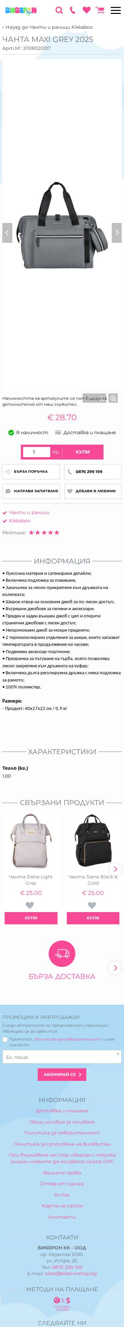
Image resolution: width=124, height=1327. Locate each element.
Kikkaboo (19, 521)
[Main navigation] (116, 10)
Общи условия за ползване (62, 1122)
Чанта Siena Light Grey (31, 880)
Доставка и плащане (62, 1111)
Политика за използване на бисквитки (62, 1144)
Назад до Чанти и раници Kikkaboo (49, 27)
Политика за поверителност (67, 1039)
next (115, 869)
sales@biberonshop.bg (71, 1273)
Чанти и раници (29, 512)
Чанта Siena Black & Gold (92, 880)
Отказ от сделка (62, 1184)
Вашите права (62, 1173)
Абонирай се (60, 1074)
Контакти (62, 1217)
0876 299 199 (67, 1267)
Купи (83, 452)
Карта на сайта (62, 1206)
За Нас (62, 1195)
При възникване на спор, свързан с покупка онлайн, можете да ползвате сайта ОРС (62, 1158)
